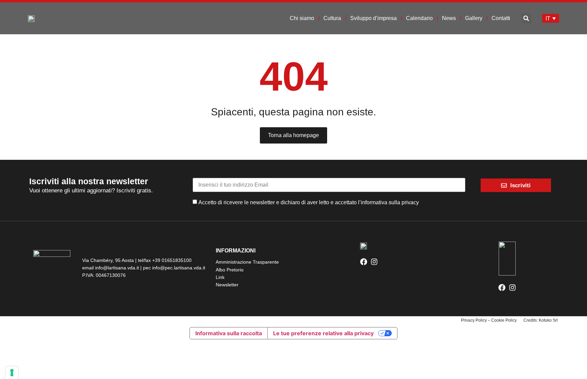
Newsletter (227, 284)
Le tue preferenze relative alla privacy (323, 333)
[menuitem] (550, 18)
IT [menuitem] (548, 18)
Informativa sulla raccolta (228, 333)
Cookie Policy (504, 320)
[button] (526, 18)
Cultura (332, 18)
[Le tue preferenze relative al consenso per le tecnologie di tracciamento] (11, 372)
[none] (550, 18)
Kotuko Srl (548, 320)
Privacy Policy (474, 320)
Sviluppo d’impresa (373, 18)
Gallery (473, 18)
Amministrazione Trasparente (247, 262)
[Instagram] (374, 261)
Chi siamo (302, 18)
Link (220, 277)
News (449, 18)
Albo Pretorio (230, 269)
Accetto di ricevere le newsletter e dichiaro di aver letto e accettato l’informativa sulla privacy (308, 202)
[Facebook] (363, 261)
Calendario (419, 18)
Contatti (501, 18)
